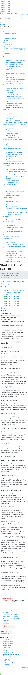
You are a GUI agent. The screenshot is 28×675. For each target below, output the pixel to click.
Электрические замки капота (15, 72)
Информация (7, 639)
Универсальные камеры (13, 190)
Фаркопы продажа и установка (12, 139)
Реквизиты (6, 53)
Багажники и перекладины (14, 227)
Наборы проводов (11, 158)
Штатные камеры (11, 188)
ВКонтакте (6, 620)
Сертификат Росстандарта (14, 83)
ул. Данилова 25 (8, 663)
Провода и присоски (12, 137)
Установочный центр (9, 33)
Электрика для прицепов (14, 145)
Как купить (6, 46)
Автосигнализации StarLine (14, 64)
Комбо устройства (12, 133)
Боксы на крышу (11, 229)
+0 (1, 30)
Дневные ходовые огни (13, 207)
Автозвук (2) (7, 647)
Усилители (9, 115)
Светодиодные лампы (13, 201)
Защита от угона (8, 641)
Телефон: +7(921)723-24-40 (11, 618)
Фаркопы (9, 143)
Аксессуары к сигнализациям (15, 79)
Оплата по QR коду (19, 50)
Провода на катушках (13, 160)
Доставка (6, 52)
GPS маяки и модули (12, 70)
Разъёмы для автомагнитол (14, 103)
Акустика (9, 113)
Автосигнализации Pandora (14, 62)
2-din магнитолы (11, 92)
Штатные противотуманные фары (16, 212)
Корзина (2, 24)
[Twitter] (24, 600)
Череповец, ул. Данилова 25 (11, 616)
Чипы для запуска (11, 77)
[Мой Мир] (14, 601)
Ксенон (8, 203)
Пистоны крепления (12, 180)
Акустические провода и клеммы (13, 148)
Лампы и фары (7, 197)
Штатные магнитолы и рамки (15, 88)
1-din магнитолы (11, 90)
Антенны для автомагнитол (14, 107)
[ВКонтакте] (23, 600)
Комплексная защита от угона (15, 60)
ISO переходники (11, 102)
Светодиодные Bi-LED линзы (15, 220)
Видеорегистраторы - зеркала (15, 132)
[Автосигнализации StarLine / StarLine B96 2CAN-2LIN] (15, 292)
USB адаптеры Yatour (12, 94)
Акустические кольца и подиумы (16, 171)
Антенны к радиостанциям (14, 244)
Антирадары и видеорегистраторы (14, 124)
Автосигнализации (9, 57)
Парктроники (7, 235)
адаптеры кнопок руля (13, 261)
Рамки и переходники (10, 248)
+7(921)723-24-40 (8, 661)
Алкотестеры (7, 233)
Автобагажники (8, 222)
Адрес (5, 42)
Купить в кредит (8, 50)
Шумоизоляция (8, 147)
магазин (5, 37)
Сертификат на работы (16, 52)
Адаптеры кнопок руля (13, 105)
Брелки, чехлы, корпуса (13, 81)
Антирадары (10, 128)
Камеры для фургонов (13, 195)
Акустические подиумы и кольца (16, 122)
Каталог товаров (8, 609)
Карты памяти (10, 135)
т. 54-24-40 (24, 15)
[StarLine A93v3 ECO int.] (12, 296)
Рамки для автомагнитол (14, 96)
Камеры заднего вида (9, 184)
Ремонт (5, 650)
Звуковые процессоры (13, 117)
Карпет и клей (10, 175)
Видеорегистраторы (12, 130)
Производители (8, 44)
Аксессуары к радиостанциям (15, 246)
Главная (3, 273)
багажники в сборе (12, 225)
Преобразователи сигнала (14, 162)
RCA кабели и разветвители (14, 152)
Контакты (6, 659)
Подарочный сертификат (11, 236)
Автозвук (6, 109)
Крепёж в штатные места (14, 231)
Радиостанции (7, 238)
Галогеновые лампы (12, 205)
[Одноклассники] (12, 601)
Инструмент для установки (14, 173)
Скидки (5, 40)
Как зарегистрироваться (10, 48)
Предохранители (11, 182)
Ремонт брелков (8, 652)
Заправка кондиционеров (11, 654)
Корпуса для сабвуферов (14, 120)
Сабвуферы (9, 118)
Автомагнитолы (8, 85)
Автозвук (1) (7, 645)
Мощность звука (8, 643)
